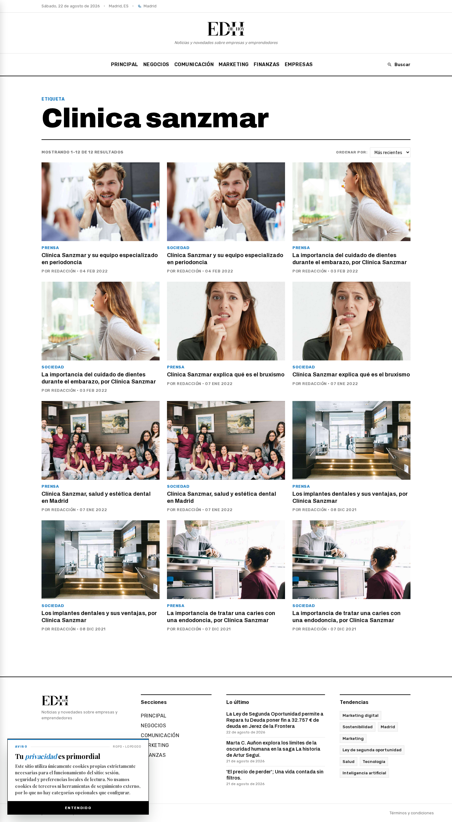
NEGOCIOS (156, 64)
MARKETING (233, 64)
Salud (349, 761)
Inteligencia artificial (364, 773)
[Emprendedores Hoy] (226, 28)
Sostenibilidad (358, 727)
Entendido (78, 808)
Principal (124, 64)
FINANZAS (267, 64)
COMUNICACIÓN (194, 64)
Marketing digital (361, 715)
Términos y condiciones (412, 813)
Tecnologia (374, 761)
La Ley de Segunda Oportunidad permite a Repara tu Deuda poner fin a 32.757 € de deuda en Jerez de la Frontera (274, 722)
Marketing (353, 738)
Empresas (299, 64)
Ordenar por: (351, 152)
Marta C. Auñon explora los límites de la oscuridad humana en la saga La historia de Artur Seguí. (273, 751)
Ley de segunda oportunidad (372, 750)
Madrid (388, 727)
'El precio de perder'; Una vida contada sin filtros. (274, 777)
